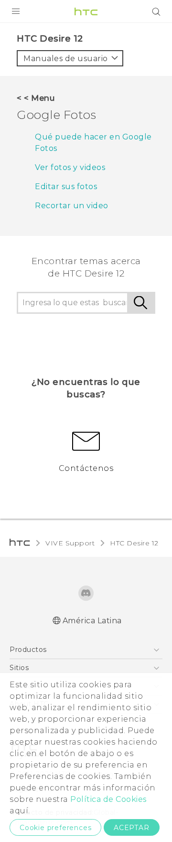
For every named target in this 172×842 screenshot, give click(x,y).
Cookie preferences (55, 827)
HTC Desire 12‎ (134, 543)
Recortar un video (71, 205)
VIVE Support (70, 543)
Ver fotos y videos (70, 167)
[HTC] (86, 11)
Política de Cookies (108, 799)
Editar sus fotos (66, 186)
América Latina (92, 620)
